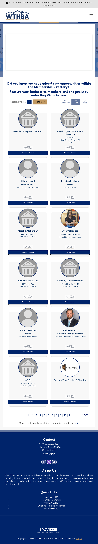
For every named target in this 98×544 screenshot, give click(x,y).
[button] (29, 102)
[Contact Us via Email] (54, 462)
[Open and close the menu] (64, 15)
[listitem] (28, 133)
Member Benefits (51, 500)
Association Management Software (49, 532)
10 (65, 415)
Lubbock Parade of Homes (51, 506)
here (63, 95)
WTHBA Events (51, 503)
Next (85, 415)
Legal (79, 538)
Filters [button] (39, 102)
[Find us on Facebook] (43, 462)
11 (70, 415)
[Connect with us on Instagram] (49, 462)
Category (65, 103)
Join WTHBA (51, 497)
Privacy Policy (51, 509)
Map (84, 103)
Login (76, 423)
